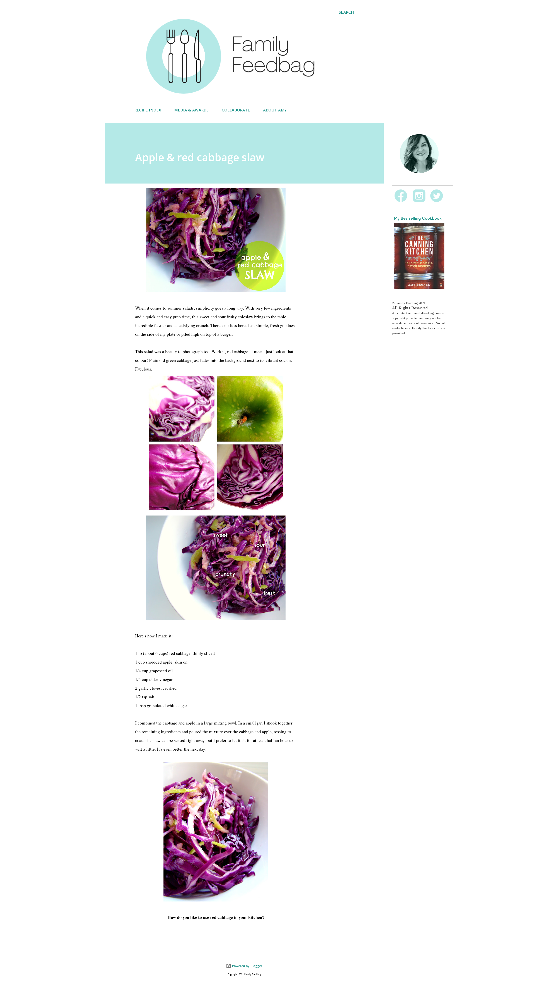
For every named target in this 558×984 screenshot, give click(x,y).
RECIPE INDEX (147, 110)
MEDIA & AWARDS (191, 110)
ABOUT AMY (275, 110)
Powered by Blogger (246, 966)
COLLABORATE (236, 110)
